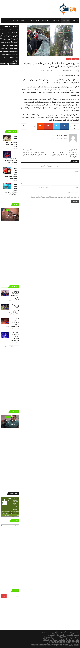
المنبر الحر (8, 417)
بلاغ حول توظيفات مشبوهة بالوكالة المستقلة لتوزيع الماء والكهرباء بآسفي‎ (34, 153)
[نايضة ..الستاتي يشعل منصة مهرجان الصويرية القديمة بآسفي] (5, 321)
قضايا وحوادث (75, 59)
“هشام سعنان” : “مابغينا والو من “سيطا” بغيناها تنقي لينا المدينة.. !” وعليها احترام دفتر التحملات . (64, 154)
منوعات (64, 20)
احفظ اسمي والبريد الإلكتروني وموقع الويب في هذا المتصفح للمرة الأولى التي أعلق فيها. (54, 197)
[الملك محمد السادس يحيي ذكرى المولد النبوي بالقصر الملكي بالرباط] (7, 138)
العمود (8, 210)
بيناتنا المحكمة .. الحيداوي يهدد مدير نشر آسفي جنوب (10, 215)
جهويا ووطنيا (33, 20)
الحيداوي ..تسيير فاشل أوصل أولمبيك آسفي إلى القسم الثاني (10, 422)
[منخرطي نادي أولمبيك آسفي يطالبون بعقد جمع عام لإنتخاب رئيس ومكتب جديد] (7, 154)
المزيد (16, 20)
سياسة (44, 20)
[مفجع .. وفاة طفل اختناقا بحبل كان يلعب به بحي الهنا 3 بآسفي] (7, 170)
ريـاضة (23, 20)
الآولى (73, 20)
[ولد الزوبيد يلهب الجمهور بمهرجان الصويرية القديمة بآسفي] (5, 335)
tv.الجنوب (54, 20)
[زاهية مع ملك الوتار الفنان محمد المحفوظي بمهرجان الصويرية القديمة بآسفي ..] (5, 307)
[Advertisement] (29, 9)
